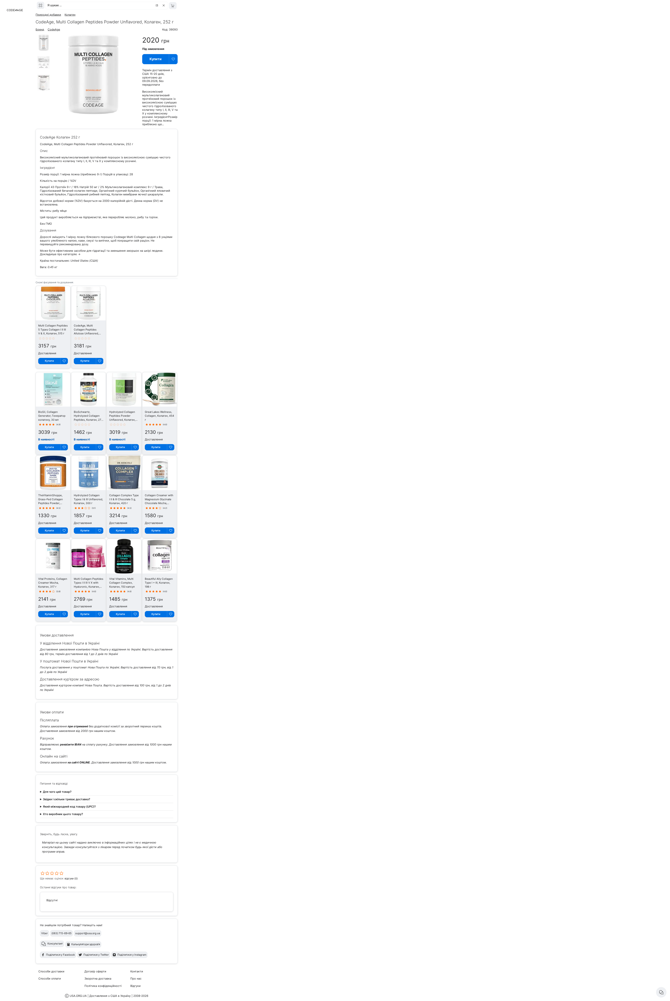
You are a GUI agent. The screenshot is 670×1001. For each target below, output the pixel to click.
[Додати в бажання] (173, 59)
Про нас (136, 978)
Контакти (136, 971)
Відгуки (135, 986)
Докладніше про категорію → (60, 254)
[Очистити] (164, 5)
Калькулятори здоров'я (85, 944)
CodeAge (54, 29)
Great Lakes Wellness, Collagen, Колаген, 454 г (159, 415)
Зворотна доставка (97, 978)
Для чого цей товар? (57, 791)
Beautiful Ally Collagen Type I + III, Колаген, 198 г (159, 582)
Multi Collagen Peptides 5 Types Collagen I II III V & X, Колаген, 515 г (53, 329)
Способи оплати (49, 978)
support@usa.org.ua (87, 933)
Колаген (70, 14)
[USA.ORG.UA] (40, 5)
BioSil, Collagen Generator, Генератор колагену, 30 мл (51, 415)
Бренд (40, 29)
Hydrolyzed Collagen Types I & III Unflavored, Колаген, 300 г (88, 499)
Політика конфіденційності (103, 986)
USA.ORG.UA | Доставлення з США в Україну (100, 996)
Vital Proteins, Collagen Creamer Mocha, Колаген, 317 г (52, 582)
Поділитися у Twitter (96, 954)
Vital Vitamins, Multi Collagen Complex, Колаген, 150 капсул (122, 582)
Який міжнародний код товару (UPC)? (69, 806)
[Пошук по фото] (157, 5)
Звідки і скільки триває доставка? (66, 799)
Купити (156, 59)
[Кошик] (173, 5)
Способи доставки (51, 971)
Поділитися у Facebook (60, 954)
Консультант (55, 943)
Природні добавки (48, 14)
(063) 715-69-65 (61, 933)
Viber (44, 933)
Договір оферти (95, 971)
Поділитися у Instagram (131, 954)
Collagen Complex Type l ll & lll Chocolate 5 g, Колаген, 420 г (124, 499)
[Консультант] (661, 992)
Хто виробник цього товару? (63, 814)
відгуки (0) (71, 878)
